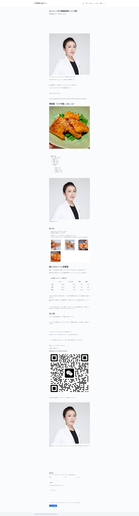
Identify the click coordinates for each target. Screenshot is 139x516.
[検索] (104, 3)
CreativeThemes (54, 514)
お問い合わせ (91, 3)
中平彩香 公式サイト (40, 3)
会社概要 (100, 3)
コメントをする (52, 490)
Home (86, 3)
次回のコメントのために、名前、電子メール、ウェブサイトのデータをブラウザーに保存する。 (65, 502)
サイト (78, 477)
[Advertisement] (69, 24)
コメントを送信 (53, 505)
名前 (50, 477)
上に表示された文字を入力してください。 (57, 485)
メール (64, 477)
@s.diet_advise (70, 76)
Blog (83, 3)
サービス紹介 (96, 3)
